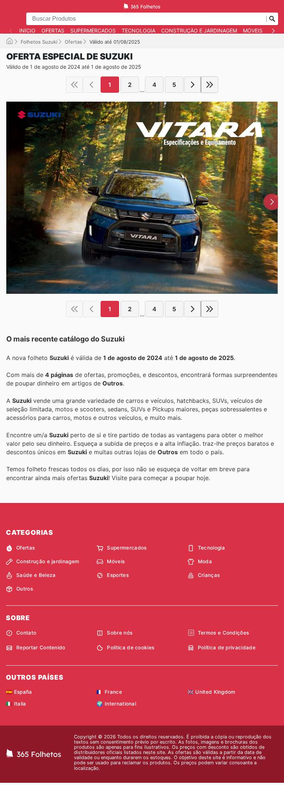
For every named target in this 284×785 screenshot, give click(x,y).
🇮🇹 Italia (16, 704)
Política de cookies (130, 647)
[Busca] (272, 19)
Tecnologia (138, 30)
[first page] (74, 85)
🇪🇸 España (19, 692)
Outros (24, 589)
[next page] (192, 85)
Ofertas (52, 30)
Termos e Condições (223, 633)
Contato (26, 633)
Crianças (209, 575)
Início (27, 30)
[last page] (209, 85)
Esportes (118, 575)
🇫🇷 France (109, 692)
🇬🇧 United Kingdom (211, 692)
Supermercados (93, 30)
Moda (205, 561)
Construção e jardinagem (199, 30)
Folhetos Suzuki (39, 42)
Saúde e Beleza (35, 575)
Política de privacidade (227, 647)
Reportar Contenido (40, 647)
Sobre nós (119, 633)
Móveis (253, 30)
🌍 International (116, 704)
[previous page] (91, 85)
